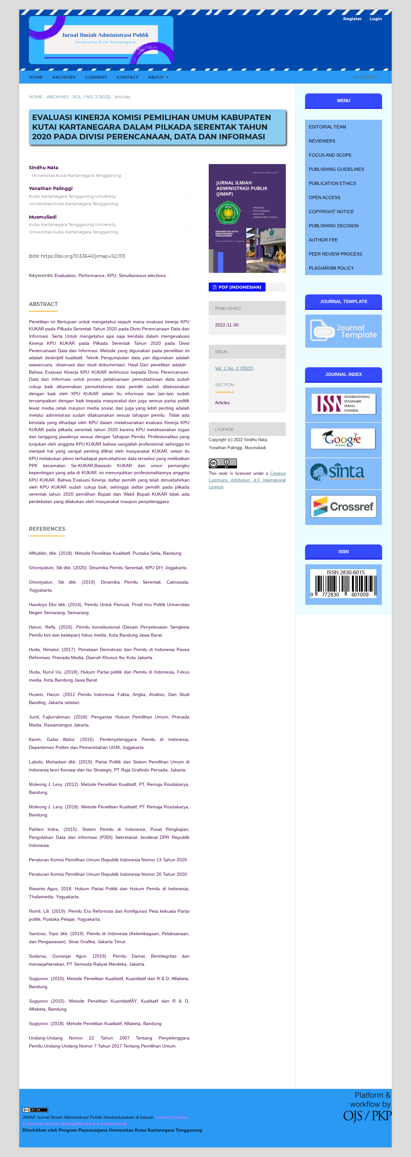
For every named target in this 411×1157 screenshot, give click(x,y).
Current (96, 77)
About (156, 77)
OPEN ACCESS (324, 197)
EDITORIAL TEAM (327, 126)
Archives (63, 77)
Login (376, 18)
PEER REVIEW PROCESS (335, 254)
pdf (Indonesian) (239, 287)
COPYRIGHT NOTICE (331, 211)
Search (368, 77)
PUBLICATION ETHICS (332, 183)
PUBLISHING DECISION (334, 225)
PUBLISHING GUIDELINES (336, 169)
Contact (127, 77)
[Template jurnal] (343, 339)
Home (36, 77)
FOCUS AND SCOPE (330, 155)
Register (352, 18)
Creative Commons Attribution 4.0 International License (247, 480)
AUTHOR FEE (323, 239)
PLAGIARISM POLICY (331, 268)
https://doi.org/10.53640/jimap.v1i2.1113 (83, 256)
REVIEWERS (322, 141)
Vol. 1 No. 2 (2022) (91, 96)
